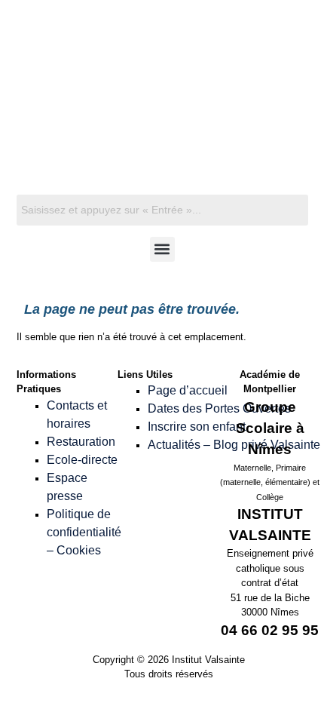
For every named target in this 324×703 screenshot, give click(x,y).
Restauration (81, 441)
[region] (162, 119)
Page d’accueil (188, 390)
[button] (162, 249)
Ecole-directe (82, 459)
